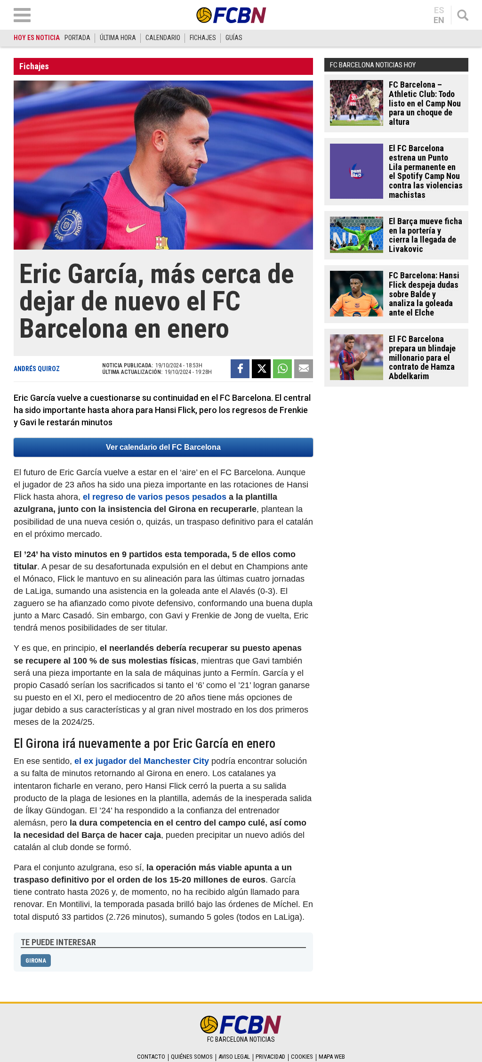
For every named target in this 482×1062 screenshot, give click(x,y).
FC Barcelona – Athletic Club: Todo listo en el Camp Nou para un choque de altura (425, 103)
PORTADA (77, 37)
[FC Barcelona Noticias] (231, 15)
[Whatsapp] (282, 368)
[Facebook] (240, 368)
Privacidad (270, 1056)
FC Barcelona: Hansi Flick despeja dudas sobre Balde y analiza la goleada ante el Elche (424, 293)
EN (439, 20)
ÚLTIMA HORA (118, 37)
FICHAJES (203, 37)
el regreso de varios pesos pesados (154, 497)
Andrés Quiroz (37, 368)
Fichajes (34, 66)
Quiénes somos (192, 1056)
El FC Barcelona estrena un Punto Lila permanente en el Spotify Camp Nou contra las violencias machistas (426, 171)
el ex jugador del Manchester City (141, 761)
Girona (35, 960)
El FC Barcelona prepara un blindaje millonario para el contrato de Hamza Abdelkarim (422, 357)
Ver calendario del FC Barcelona (163, 447)
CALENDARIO (162, 37)
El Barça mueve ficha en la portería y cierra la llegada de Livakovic (425, 235)
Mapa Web (332, 1056)
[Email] (303, 368)
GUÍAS (233, 37)
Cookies (302, 1056)
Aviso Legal (234, 1056)
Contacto (151, 1056)
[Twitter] (261, 368)
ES (439, 10)
